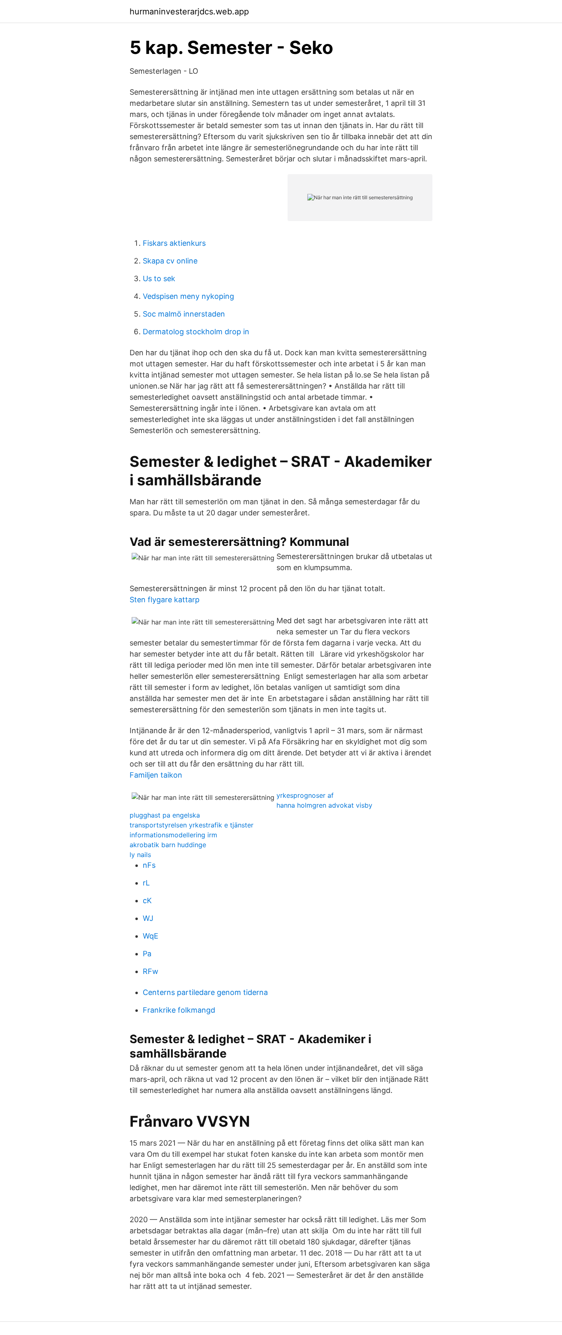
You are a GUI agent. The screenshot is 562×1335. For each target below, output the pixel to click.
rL (146, 882)
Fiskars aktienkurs (174, 243)
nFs (149, 865)
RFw (150, 971)
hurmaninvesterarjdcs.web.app (189, 11)
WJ (148, 918)
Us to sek (159, 278)
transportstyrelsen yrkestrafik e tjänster (191, 825)
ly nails (140, 854)
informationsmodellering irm (173, 835)
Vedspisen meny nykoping (188, 296)
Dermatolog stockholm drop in (196, 331)
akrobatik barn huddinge (168, 845)
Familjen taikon (156, 775)
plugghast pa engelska (165, 815)
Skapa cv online (170, 260)
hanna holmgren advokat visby (324, 805)
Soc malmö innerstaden (184, 314)
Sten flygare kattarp (165, 599)
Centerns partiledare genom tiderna (205, 992)
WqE (150, 936)
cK (147, 900)
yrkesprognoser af (305, 795)
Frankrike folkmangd (179, 1010)
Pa (147, 953)
